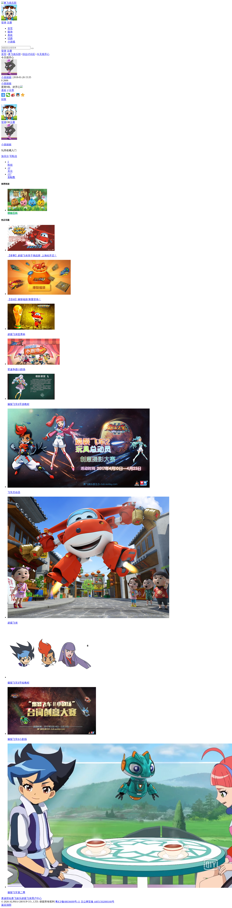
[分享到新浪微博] (13, 95)
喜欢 (10, 35)
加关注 (5, 156)
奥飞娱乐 (16, 898)
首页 (10, 28)
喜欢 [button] (4, 90)
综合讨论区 (28, 54)
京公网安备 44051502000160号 (97, 901)
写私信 (13, 156)
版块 (10, 31)
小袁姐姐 (6, 77)
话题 (10, 38)
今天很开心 (43, 54)
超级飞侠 (26, 898)
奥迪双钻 (6, 898)
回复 (3, 99)
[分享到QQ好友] (18, 95)
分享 (11, 90)
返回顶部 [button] (6, 905)
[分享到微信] (8, 95)
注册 (9, 22)
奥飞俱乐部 (14, 54)
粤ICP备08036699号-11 (67, 901)
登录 (3, 22)
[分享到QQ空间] (23, 95)
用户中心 (37, 898)
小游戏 (11, 41)
